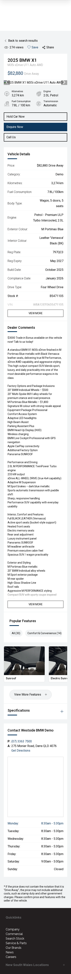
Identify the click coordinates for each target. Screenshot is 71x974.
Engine (47, 91)
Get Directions (20, 750)
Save (35, 47)
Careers (11, 957)
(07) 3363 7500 (21, 741)
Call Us (11, 137)
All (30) (16, 633)
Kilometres (17, 91)
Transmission (51, 101)
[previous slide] (7, 82)
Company (13, 929)
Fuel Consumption (21, 101)
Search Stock (15, 938)
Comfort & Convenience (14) (44, 633)
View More (36, 313)
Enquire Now (14, 127)
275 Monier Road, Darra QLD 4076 (34, 746)
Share (50, 47)
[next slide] (64, 82)
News (10, 952)
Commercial (14, 934)
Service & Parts (16, 943)
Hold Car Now (15, 116)
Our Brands (13, 948)
